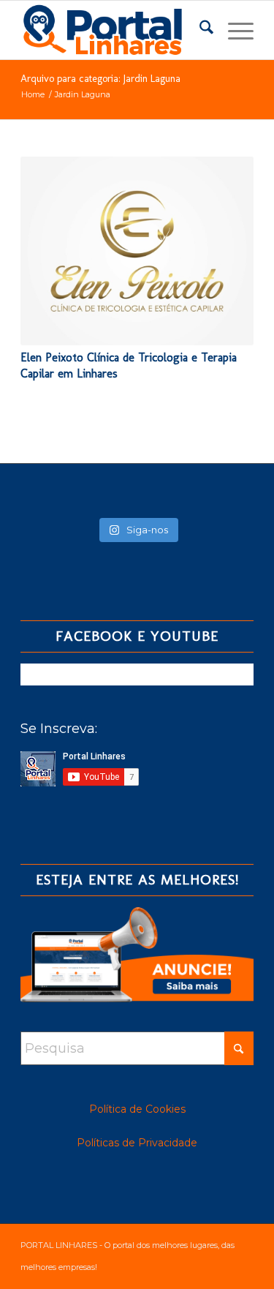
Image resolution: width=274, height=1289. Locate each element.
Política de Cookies (137, 1109)
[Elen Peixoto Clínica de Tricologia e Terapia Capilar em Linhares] (137, 251)
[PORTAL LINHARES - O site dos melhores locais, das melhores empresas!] (113, 30)
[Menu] (233, 30)
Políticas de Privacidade (137, 1142)
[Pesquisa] (199, 30)
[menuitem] (199, 30)
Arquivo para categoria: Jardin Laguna (100, 78)
